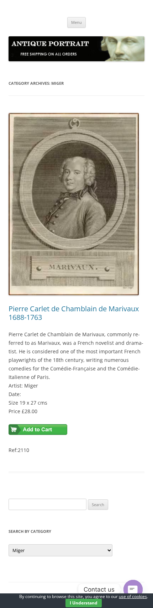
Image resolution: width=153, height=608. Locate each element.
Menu (76, 22)
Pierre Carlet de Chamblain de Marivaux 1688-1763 (74, 313)
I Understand (83, 603)
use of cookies (133, 596)
